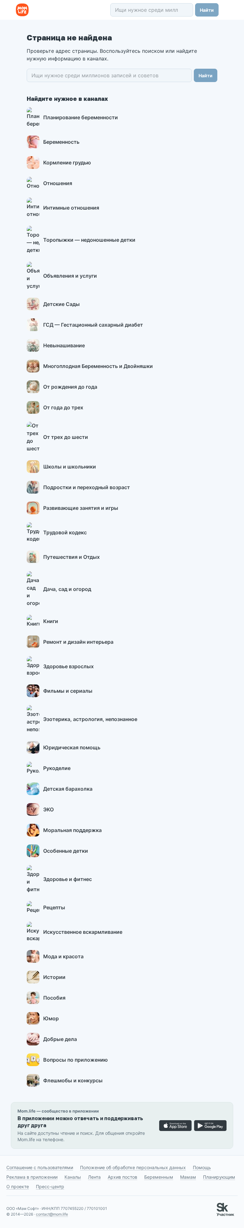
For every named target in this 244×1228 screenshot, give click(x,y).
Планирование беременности (80, 117)
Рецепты (54, 907)
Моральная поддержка (72, 830)
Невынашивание (64, 345)
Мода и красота (63, 956)
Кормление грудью (67, 162)
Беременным (158, 1177)
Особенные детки (65, 851)
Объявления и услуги (70, 276)
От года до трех (63, 407)
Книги (50, 621)
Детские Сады (61, 304)
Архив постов (122, 1177)
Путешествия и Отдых (71, 557)
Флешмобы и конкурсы (73, 1080)
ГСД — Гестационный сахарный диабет (93, 325)
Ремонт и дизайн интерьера (78, 642)
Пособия (54, 998)
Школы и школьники (69, 466)
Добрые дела (60, 1039)
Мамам (188, 1177)
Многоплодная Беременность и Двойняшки (98, 366)
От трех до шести (65, 437)
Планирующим (219, 1177)
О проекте (17, 1186)
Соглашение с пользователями (39, 1167)
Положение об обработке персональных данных (133, 1167)
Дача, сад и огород (67, 589)
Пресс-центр (50, 1186)
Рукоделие (57, 768)
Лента (94, 1177)
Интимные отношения (71, 208)
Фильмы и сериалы (67, 691)
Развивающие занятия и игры (80, 508)
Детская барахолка (67, 789)
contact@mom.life (52, 1214)
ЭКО (48, 809)
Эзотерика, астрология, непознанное (90, 719)
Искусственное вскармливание (82, 932)
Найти (207, 10)
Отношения (57, 183)
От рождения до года (70, 387)
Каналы (72, 1177)
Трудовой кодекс (65, 532)
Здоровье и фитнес (67, 879)
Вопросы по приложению (75, 1060)
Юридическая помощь (71, 747)
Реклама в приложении (32, 1177)
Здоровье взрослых (68, 666)
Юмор (51, 1018)
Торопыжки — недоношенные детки (89, 240)
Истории (54, 977)
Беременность (61, 142)
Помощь (202, 1167)
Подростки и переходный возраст (86, 487)
